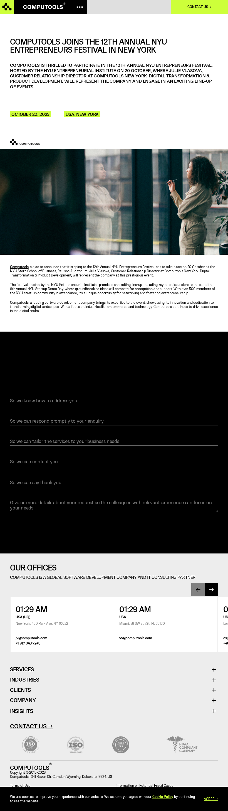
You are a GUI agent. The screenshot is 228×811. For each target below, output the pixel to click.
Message (19, 496)
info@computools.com (165, 368)
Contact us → (199, 7)
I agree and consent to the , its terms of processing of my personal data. (91, 523)
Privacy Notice (76, 523)
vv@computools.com (135, 638)
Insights (21, 711)
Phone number (24, 455)
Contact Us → (31, 725)
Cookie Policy (162, 796)
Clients (20, 690)
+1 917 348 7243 (28, 643)
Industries (24, 680)
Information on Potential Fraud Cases (144, 785)
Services (24, 669)
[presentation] (198, 589)
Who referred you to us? (34, 475)
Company (23, 700)
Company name (24, 435)
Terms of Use (20, 785)
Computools (19, 267)
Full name (20, 394)
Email (15, 414)
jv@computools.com (31, 638)
